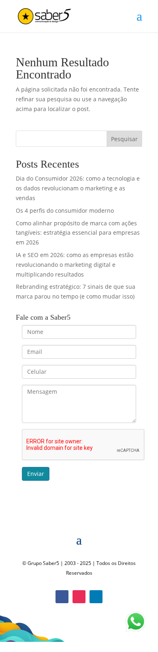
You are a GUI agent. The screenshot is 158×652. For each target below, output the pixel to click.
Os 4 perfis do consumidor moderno (65, 210)
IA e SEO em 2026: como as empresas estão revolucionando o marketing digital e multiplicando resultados (74, 264)
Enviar (35, 474)
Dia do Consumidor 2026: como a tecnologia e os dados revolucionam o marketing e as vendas (78, 188)
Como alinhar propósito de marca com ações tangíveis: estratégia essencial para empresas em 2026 (78, 232)
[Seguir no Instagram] (79, 596)
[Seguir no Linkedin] (96, 596)
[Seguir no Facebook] (62, 596)
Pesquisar (124, 139)
